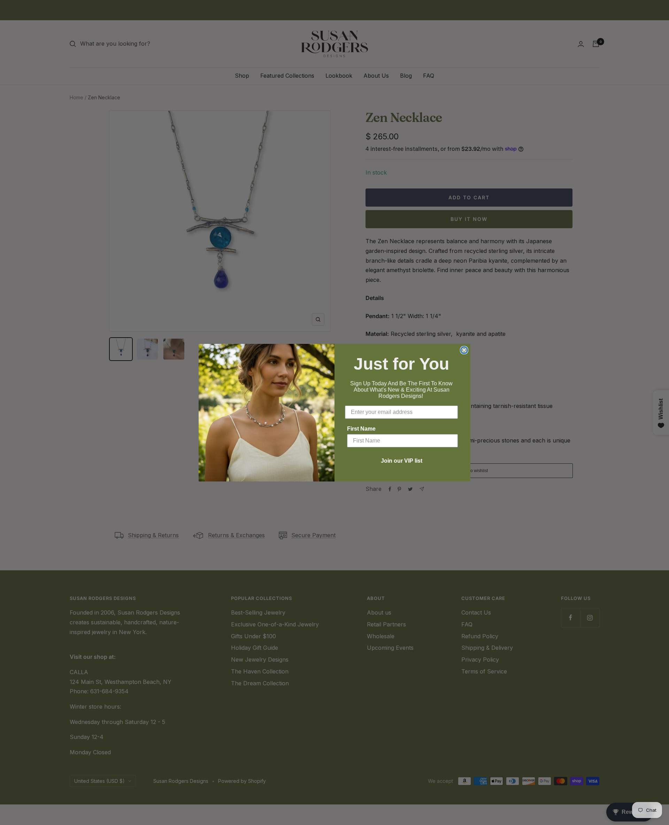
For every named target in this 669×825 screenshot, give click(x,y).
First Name (361, 429)
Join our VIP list (401, 461)
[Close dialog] (464, 350)
